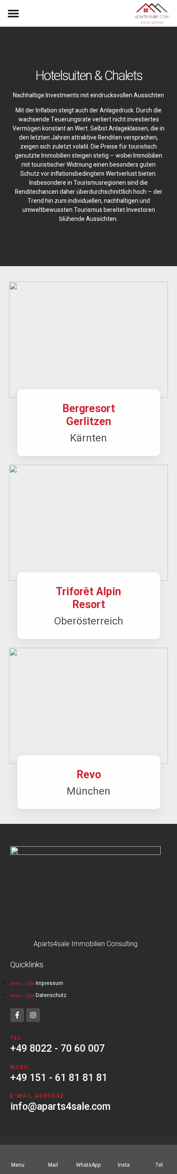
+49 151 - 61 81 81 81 (58, 1078)
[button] (13, 13)
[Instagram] (33, 1015)
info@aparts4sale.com (60, 1106)
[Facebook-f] (17, 1015)
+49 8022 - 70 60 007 (57, 1048)
